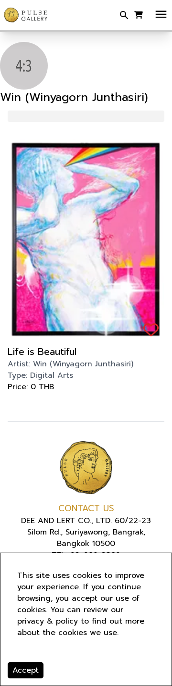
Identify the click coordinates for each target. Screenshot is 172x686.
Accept (25, 670)
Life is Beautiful (42, 351)
